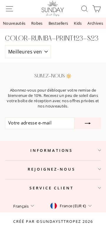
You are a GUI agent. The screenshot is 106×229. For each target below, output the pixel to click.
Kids (78, 23)
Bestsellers (58, 23)
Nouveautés (14, 23)
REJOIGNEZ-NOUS (51, 169)
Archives (95, 23)
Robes (37, 23)
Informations (51, 150)
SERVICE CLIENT (51, 188)
